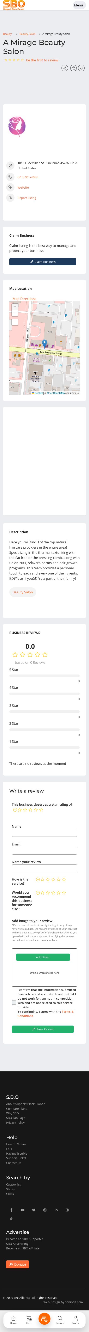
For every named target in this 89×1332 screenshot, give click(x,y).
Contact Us (13, 1163)
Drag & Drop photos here (44, 973)
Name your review (26, 862)
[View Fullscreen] (15, 322)
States (10, 1189)
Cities (10, 1194)
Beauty (7, 34)
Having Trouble (16, 1153)
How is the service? (20, 881)
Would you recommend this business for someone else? (22, 900)
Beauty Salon (27, 34)
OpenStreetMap (56, 393)
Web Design (51, 1302)
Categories (13, 1184)
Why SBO (12, 1113)
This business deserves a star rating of (42, 804)
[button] (44, 343)
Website (23, 187)
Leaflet (38, 393)
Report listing (27, 198)
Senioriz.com (74, 1302)
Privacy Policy (15, 1123)
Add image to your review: (32, 920)
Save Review (45, 1029)
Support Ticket (16, 1158)
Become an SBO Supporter (24, 1239)
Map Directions (24, 298)
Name (16, 826)
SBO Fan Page (15, 1118)
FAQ (9, 1149)
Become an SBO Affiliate (23, 1248)
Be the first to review (42, 60)
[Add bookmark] (82, 69)
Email (16, 844)
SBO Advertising (17, 1244)
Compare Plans (16, 1109)
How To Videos (16, 1144)
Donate (19, 1264)
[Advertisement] (44, 461)
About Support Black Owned (25, 1104)
